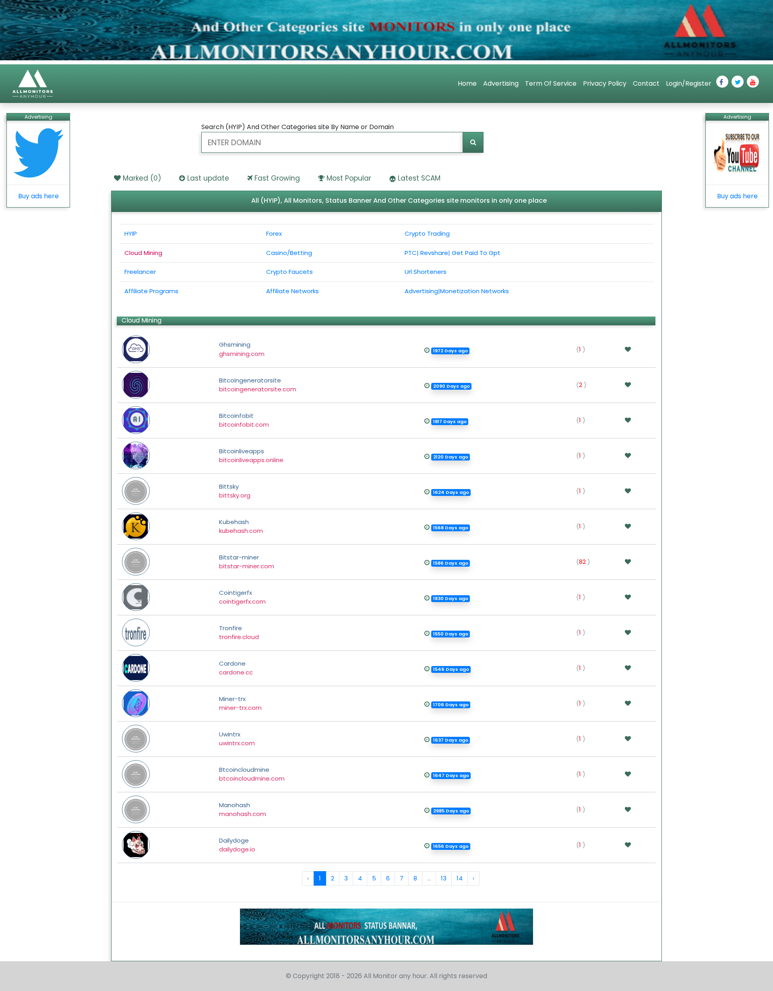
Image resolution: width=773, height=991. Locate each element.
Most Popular (349, 178)
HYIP (130, 233)
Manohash (242, 809)
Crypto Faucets (289, 271)
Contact (646, 83)
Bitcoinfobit (244, 420)
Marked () (142, 178)
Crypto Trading (427, 233)
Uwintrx (237, 739)
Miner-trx (240, 703)
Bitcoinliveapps (251, 456)
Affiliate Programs (151, 291)
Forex (274, 233)
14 (460, 878)
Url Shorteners (425, 271)
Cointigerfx (242, 597)
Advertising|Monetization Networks (457, 291)
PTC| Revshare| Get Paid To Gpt (452, 253)
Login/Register (688, 83)
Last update (208, 178)
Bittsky (234, 491)
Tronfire (239, 632)
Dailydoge (237, 845)
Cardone (236, 668)
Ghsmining (242, 349)
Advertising (501, 83)
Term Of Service (551, 83)
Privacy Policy (604, 83)
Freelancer (140, 271)
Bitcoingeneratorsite (257, 385)
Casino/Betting (289, 253)
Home (467, 83)
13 (443, 878)
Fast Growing (277, 178)
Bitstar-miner (246, 562)
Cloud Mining (143, 253)
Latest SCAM (419, 178)
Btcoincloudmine (252, 774)
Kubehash (241, 526)
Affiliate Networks (292, 291)
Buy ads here (38, 196)
